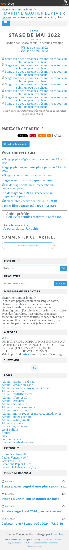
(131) (11, 460)
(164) (15, 457)
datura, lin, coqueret (15, 426)
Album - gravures (13, 400)
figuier (6, 432)
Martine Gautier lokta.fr (34, 13)
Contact (58, 539)
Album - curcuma (13, 391)
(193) (15, 454)
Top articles (47, 539)
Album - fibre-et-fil (14, 397)
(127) (16, 464)
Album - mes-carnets (15, 410)
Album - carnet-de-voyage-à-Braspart (26, 388)
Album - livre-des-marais (18, 407)
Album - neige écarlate (16, 416)
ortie (5, 436)
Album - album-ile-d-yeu (18, 381)
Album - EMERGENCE (17, 394)
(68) (19, 467)
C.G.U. (27, 543)
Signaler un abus (14, 543)
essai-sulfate (10, 429)
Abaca (27, 354)
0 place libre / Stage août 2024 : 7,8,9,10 (32, 523)
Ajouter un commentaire (28, 245)
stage (34, 30)
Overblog (57, 534)
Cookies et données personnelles (46, 543)
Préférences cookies (34, 546)
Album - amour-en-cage (17, 384)
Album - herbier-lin (14, 404)
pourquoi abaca (12, 439)
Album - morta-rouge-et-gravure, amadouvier (31, 413)
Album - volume (12, 423)
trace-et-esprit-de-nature (18, 442)
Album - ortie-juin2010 (17, 420)
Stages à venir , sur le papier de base (31, 499)
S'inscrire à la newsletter (15, 144)
